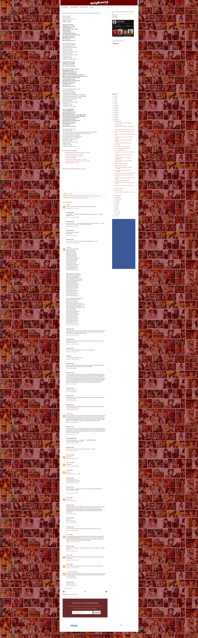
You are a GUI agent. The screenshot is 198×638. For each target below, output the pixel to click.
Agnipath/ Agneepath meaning (72, 162)
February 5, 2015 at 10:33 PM (72, 542)
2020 (115, 103)
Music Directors (84, 7)
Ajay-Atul (68, 17)
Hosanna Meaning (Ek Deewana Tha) (122, 148)
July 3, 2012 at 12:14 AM (71, 400)
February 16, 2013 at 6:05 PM (72, 443)
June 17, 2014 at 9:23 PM (71, 522)
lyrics (72, 197)
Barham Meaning (118, 190)
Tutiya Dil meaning (118, 124)
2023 (115, 98)
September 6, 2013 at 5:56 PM (72, 466)
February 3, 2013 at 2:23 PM (72, 434)
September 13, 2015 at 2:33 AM (72, 560)
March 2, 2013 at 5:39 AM (71, 450)
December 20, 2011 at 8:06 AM (72, 208)
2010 (115, 215)
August (116, 200)
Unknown (68, 497)
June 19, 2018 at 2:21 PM (71, 578)
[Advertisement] (96, 26)
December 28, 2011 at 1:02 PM (72, 226)
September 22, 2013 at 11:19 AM (73, 473)
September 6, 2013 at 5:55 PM (72, 458)
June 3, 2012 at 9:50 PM (71, 391)
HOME (85, 591)
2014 (115, 114)
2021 (115, 101)
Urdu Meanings (74, 7)
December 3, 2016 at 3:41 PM (72, 567)
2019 (115, 105)
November (117, 195)
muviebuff (68, 470)
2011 (115, 119)
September (117, 199)
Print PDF (69, 194)
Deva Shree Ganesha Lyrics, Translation (74, 154)
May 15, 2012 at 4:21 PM (71, 384)
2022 (115, 99)
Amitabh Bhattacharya (71, 19)
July (116, 202)
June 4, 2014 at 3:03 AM (71, 513)
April (116, 208)
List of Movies (64, 7)
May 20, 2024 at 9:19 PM (71, 585)
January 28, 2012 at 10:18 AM (72, 324)
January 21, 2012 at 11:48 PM (72, 243)
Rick (67, 247)
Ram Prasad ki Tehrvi (119, 41)
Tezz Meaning (117, 144)
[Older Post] (106, 592)
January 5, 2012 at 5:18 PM (72, 235)
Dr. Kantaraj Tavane (70, 571)
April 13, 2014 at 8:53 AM (71, 500)
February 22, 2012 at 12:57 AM (72, 351)
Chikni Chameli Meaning (70, 157)
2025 (115, 96)
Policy (91, 7)
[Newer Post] (64, 592)
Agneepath (68, 16)
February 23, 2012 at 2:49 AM (72, 359)
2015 (115, 112)
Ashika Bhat (69, 454)
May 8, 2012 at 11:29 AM (71, 368)
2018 (115, 107)
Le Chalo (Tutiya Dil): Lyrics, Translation (122, 122)
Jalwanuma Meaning (118, 188)
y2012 (86, 197)
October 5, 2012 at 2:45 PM (71, 422)
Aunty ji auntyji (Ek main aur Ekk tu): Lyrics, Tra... (124, 129)
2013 (115, 116)
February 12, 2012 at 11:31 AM (72, 344)
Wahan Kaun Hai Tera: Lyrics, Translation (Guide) (124, 173)
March (116, 210)
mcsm (76, 197)
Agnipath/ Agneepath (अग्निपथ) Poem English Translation (77, 152)
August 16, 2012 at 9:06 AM (72, 409)
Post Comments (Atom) (73, 594)
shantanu (68, 413)
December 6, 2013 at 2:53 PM (72, 482)
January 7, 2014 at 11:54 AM (72, 493)
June (116, 204)
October (116, 197)
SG (66, 204)
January (116, 213)
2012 (115, 117)
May (116, 206)
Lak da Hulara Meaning (119, 150)
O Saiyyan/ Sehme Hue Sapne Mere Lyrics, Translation (77, 161)
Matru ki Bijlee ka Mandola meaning (122, 146)
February (117, 211)
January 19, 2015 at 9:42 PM (72, 530)
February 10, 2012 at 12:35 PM (72, 335)
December (117, 121)
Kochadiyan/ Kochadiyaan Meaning (121, 180)
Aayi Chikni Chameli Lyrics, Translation (74, 156)
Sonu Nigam (69, 20)
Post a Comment (68, 588)
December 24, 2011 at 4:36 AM (72, 217)
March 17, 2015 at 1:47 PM (71, 551)
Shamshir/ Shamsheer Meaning (121, 163)
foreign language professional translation (89, 537)
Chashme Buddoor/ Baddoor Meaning (122, 142)
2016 (115, 110)
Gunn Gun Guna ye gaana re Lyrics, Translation (76, 159)
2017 (115, 108)
